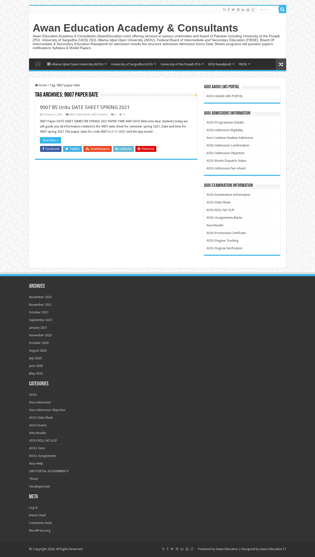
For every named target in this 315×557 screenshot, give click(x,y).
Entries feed (37, 515)
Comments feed (40, 523)
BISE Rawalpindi (219, 64)
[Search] (282, 9)
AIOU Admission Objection (225, 153)
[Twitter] (233, 10)
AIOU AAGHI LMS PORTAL (224, 96)
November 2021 (40, 304)
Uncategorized (39, 486)
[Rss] (224, 10)
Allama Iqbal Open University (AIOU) (77, 64)
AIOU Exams (100, 114)
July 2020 (35, 358)
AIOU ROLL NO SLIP (220, 210)
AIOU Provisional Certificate (226, 233)
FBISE (243, 64)
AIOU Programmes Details (225, 122)
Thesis (33, 479)
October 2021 (38, 312)
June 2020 (36, 366)
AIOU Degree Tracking (222, 240)
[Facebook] (228, 10)
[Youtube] (248, 10)
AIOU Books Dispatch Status (226, 160)
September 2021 (40, 320)
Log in (33, 507)
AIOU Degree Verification (224, 248)
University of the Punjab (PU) (181, 64)
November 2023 (40, 297)
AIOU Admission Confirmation (227, 145)
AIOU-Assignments (42, 456)
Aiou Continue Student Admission (229, 138)
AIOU (33, 394)
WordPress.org (39, 530)
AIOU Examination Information (228, 195)
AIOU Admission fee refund (226, 168)
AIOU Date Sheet (79, 114)
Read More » (50, 140)
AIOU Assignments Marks (224, 217)
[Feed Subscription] (196, 95)
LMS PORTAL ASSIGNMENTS (49, 471)
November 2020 (40, 335)
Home (38, 63)
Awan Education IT (273, 549)
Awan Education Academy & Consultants (135, 28)
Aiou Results (214, 225)
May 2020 (36, 373)
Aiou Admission (40, 402)
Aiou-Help (36, 463)
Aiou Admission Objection (47, 410)
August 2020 (38, 350)
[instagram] (253, 10)
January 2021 (38, 327)
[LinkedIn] (243, 10)
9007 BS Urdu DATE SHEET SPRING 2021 (85, 107)
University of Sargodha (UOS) (132, 64)
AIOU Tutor (37, 448)
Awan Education (227, 549)
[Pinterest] (238, 10)
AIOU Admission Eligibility (224, 130)
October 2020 (38, 343)
